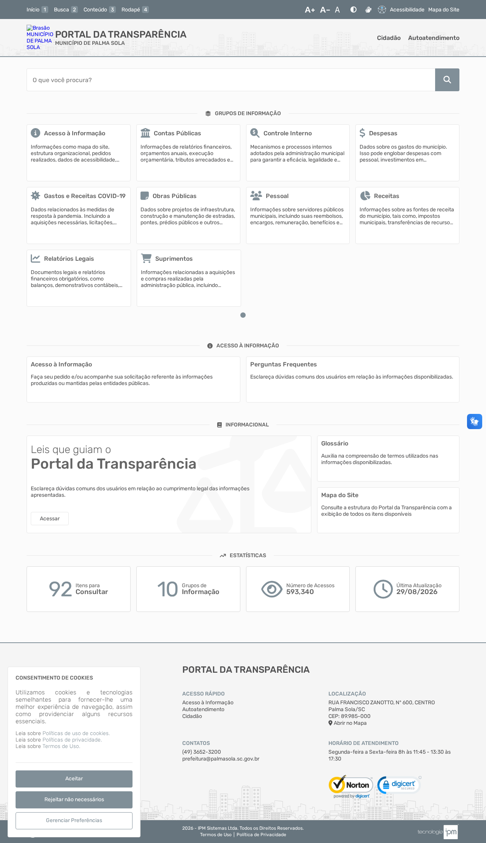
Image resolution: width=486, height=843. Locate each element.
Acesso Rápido (203, 694)
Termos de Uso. (61, 746)
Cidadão (389, 37)
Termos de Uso (216, 834)
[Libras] (368, 9)
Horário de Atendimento (363, 743)
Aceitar (74, 778)
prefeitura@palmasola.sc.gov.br (220, 759)
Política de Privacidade (261, 834)
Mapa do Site (443, 9)
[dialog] (74, 752)
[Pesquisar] (447, 79)
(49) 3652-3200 (201, 752)
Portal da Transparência (120, 34)
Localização (347, 694)
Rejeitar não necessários (74, 799)
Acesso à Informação (208, 702)
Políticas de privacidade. (72, 740)
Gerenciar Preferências (74, 820)
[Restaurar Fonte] (339, 9)
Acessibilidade (407, 9)
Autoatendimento (433, 37)
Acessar (50, 518)
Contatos (196, 743)
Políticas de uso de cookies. (76, 733)
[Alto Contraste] (353, 9)
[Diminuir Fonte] (325, 9)
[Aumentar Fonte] (310, 9)
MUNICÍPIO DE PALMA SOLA (90, 43)
